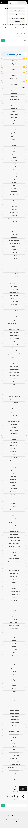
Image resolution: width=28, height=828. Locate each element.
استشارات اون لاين (14, 163)
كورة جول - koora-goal (14, 594)
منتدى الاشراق (14, 237)
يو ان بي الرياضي (14, 252)
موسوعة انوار (14, 197)
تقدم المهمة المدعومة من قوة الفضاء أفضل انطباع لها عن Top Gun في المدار (10, 788)
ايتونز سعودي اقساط (14, 289)
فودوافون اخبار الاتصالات (14, 224)
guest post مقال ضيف (14, 402)
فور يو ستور (14, 316)
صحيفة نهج (14, 136)
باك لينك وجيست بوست (14, 243)
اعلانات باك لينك (14, 430)
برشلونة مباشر (14, 448)
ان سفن (14, 111)
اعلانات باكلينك (14, 433)
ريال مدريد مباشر (14, 451)
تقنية (14, 228)
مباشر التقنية (14, 188)
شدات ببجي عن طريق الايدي (14, 323)
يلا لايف (14, 564)
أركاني (14, 185)
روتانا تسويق (14, 154)
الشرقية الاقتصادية (14, 126)
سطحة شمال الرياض (14, 515)
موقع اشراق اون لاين (14, 99)
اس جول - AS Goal (14, 628)
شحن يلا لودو (14, 350)
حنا (14, 381)
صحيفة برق (14, 93)
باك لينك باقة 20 (14, 408)
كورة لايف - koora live (14, 710)
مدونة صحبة (14, 191)
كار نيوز (14, 139)
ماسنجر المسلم (14, 84)
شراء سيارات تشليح (14, 534)
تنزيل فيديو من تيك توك (14, 755)
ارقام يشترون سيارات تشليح (14, 540)
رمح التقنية (14, 173)
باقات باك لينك (14, 215)
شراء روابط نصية (14, 212)
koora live (14, 603)
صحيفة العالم (14, 265)
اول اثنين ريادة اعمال (14, 60)
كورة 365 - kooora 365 (14, 625)
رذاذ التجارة (14, 176)
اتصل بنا (9, 821)
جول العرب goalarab (14, 558)
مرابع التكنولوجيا (14, 114)
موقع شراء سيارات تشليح (14, 537)
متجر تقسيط (14, 304)
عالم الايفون (14, 129)
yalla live (14, 582)
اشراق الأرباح (14, 200)
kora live (14, 637)
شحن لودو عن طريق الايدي (14, 353)
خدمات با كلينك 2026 (14, 418)
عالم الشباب (14, 69)
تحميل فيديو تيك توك (14, 758)
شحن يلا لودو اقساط (14, 292)
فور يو (14, 341)
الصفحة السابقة (21, 33)
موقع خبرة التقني (14, 142)
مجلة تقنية (14, 249)
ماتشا (14, 384)
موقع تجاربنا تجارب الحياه (14, 421)
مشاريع (14, 427)
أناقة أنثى (14, 145)
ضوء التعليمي (14, 90)
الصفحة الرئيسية (21, 36)
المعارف (14, 166)
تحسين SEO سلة (14, 78)
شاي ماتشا (14, 387)
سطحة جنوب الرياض (14, 522)
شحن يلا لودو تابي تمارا (14, 329)
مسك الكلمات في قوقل (14, 105)
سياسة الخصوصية (16, 821)
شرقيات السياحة (14, 194)
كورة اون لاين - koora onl (14, 619)
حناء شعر (14, 378)
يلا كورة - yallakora (14, 622)
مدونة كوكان (14, 133)
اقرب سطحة (14, 525)
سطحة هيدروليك (14, 512)
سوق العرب (14, 405)
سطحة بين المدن (14, 509)
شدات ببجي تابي (14, 279)
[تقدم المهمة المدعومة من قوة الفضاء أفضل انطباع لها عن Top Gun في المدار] (23, 788)
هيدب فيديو (14, 169)
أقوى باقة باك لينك (14, 415)
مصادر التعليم (14, 246)
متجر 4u (14, 320)
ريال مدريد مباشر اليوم (14, 570)
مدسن (14, 151)
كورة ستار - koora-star (14, 591)
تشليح (14, 528)
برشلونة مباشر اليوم (14, 573)
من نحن (22, 819)
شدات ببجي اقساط (14, 270)
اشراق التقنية (14, 108)
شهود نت (14, 182)
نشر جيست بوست (14, 399)
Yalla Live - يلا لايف (14, 616)
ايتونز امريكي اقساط (14, 335)
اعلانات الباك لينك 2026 (14, 240)
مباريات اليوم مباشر (14, 445)
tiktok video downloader (14, 764)
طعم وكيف (14, 179)
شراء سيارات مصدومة (14, 543)
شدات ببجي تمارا (14, 273)
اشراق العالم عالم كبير (14, 234)
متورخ (14, 148)
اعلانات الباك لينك (14, 221)
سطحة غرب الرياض (14, 518)
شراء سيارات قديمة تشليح (14, 546)
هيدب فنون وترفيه (14, 261)
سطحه (14, 506)
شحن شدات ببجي (14, 344)
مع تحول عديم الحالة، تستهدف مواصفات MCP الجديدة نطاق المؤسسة (11, 796)
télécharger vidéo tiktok (14, 767)
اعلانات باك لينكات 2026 (14, 731)
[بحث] (2, 2)
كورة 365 (14, 552)
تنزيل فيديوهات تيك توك (14, 761)
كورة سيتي (14, 555)
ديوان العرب (14, 424)
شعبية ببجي (14, 357)
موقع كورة (14, 679)
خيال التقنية (14, 117)
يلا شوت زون (14, 743)
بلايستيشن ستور (14, 363)
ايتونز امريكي (14, 286)
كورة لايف (14, 640)
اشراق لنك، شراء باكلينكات (14, 218)
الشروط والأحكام (9, 819)
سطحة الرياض (14, 503)
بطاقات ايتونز (14, 360)
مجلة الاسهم (14, 123)
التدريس (14, 231)
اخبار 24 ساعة (14, 258)
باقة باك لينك (14, 75)
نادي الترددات (14, 160)
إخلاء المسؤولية (16, 819)
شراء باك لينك (14, 206)
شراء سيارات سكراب (14, 531)
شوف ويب (14, 120)
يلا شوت (14, 439)
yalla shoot (14, 442)
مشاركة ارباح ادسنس (14, 63)
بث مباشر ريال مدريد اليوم (14, 561)
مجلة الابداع (14, 157)
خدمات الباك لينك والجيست (14, 396)
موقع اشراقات (14, 96)
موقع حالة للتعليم (14, 255)
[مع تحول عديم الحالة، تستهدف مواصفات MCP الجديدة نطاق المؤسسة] (23, 797)
